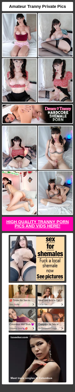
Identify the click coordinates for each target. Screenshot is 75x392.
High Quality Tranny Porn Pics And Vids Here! (37, 223)
